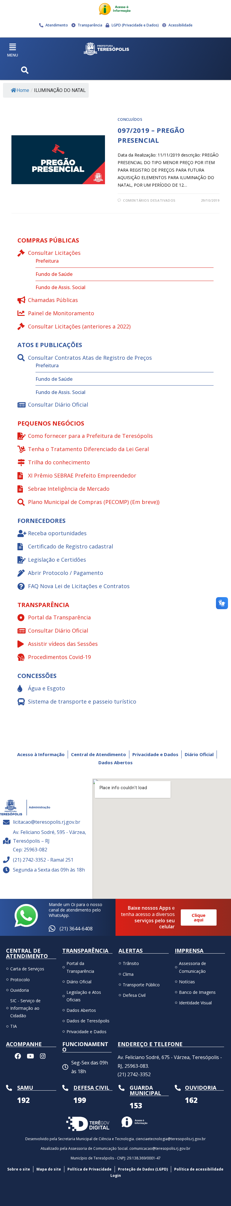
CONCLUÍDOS (130, 119)
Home (23, 90)
